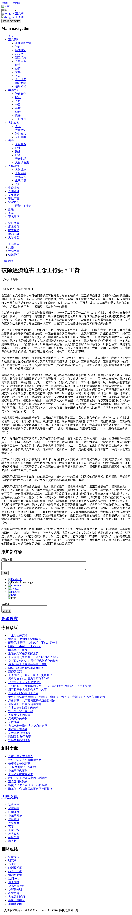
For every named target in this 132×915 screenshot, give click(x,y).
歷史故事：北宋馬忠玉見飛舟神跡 (29, 678)
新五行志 (20, 57)
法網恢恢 (13, 878)
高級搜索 (9, 618)
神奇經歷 (13, 822)
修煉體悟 (13, 254)
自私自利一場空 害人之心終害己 (27, 725)
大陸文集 (20, 129)
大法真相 (13, 122)
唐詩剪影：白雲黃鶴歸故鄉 (24, 704)
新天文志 (20, 53)
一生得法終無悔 (18, 635)
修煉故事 (13, 808)
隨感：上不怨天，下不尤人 (24, 646)
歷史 (18, 97)
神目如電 (13, 837)
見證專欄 (20, 137)
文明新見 (13, 191)
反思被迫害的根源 (19, 714)
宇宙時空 (13, 202)
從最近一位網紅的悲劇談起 (24, 639)
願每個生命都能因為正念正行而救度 (30, 788)
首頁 (11, 35)
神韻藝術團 (15, 903)
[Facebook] (15, 579)
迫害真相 (13, 833)
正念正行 (13, 830)
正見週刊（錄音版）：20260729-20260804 (33, 657)
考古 (18, 75)
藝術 (18, 68)
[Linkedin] (14, 585)
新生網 (12, 864)
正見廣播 (13, 216)
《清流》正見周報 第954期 (24, 682)
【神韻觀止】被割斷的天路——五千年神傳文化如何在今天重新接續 (49, 686)
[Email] (12, 594)
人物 (18, 100)
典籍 (18, 115)
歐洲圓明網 (15, 867)
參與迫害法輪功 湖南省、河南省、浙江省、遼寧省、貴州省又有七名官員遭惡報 (56, 696)
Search (5, 603)
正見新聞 (13, 39)
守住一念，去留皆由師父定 (24, 759)
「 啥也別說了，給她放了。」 (26, 767)
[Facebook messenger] (21, 582)
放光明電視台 (16, 885)
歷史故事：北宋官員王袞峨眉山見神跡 (31, 700)
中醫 (18, 104)
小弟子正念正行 (18, 770)
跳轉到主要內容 (11, 3)
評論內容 (6, 559)
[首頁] (5, 6)
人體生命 (20, 61)
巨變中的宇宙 (23, 205)
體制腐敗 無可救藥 (19, 736)
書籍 (11, 213)
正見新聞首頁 (23, 43)
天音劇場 (20, 158)
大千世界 (20, 79)
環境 (18, 64)
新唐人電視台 (16, 900)
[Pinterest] (14, 591)
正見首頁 (13, 243)
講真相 (12, 840)
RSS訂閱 (13, 233)
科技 (18, 108)
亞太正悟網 (15, 871)
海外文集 (20, 133)
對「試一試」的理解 (20, 711)
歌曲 (18, 147)
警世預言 (13, 198)
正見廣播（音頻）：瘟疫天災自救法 (30, 675)
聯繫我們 (13, 230)
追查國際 (13, 882)
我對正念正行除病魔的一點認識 (27, 777)
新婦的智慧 (15, 671)
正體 (4, 261)
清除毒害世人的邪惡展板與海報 (27, 664)
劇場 (11, 209)
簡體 (10, 261)
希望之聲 (13, 893)
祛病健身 (13, 812)
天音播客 (13, 237)
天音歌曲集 (22, 162)
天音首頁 (20, 144)
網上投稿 (13, 226)
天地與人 (20, 176)
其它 (18, 184)
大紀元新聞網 (16, 896)
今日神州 (20, 119)
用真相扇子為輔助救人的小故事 (27, 689)
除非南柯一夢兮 (18, 649)
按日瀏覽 (13, 223)
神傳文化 (13, 90)
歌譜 (18, 155)
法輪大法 (13, 856)
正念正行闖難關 (18, 781)
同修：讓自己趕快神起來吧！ (26, 667)
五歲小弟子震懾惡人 (20, 756)
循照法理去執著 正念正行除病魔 (27, 785)
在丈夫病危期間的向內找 (23, 707)
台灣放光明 (15, 889)
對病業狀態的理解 (19, 740)
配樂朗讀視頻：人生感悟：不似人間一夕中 (34, 642)
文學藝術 (13, 194)
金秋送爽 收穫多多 (19, 733)
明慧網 (12, 860)
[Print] (12, 597)
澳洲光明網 (15, 875)
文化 (18, 72)
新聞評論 (20, 50)
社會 (18, 46)
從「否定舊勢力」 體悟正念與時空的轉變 (33, 660)
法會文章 (13, 804)
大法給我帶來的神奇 (20, 774)
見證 (18, 126)
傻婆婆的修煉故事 (19, 763)
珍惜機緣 (13, 722)
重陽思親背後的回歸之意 (23, 653)
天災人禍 (20, 173)
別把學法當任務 (18, 729)
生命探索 (13, 187)
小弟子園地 (15, 815)
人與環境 (13, 166)
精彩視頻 (20, 86)
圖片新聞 (20, 82)
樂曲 (18, 151)
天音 (11, 140)
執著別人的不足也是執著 (23, 693)
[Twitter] (13, 588)
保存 (5, 573)
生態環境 (20, 180)
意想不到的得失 (18, 718)
